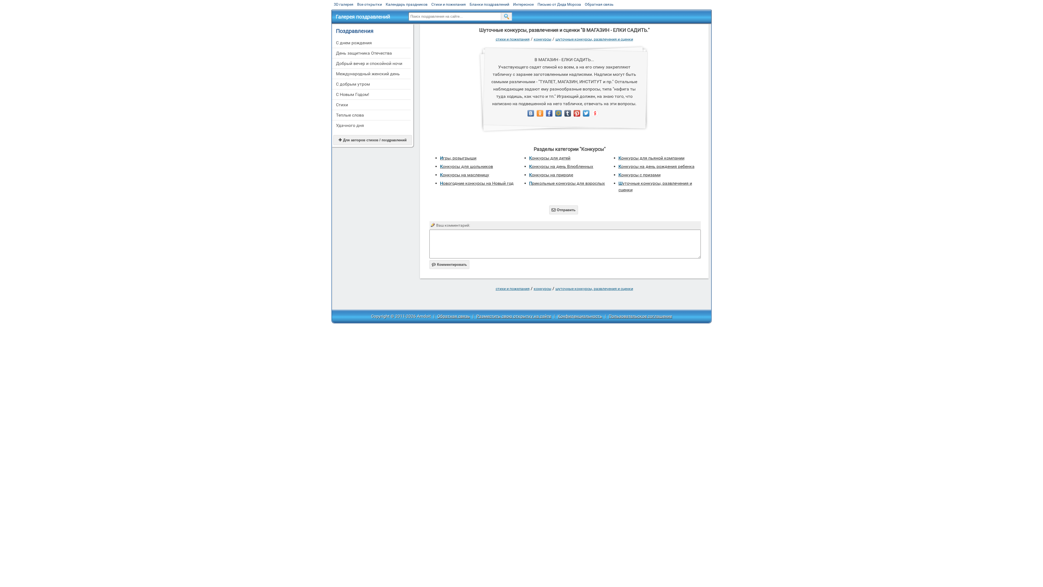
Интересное (523, 4)
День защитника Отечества (364, 53)
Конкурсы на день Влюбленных (561, 166)
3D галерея (343, 4)
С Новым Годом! (352, 94)
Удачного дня (350, 125)
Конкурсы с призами (639, 174)
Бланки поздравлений (489, 4)
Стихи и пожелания (448, 4)
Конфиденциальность (580, 316)
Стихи (342, 104)
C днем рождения (354, 42)
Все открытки (369, 4)
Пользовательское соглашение (640, 316)
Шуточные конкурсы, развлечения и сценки (594, 39)
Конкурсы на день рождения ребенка (656, 166)
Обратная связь (599, 4)
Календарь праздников (407, 4)
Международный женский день (368, 73)
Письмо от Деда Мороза (559, 4)
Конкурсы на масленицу (464, 174)
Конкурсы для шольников (466, 166)
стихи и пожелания (513, 39)
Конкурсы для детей (549, 158)
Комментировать (449, 265)
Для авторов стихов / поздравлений (373, 140)
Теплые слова (350, 115)
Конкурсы (542, 39)
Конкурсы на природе (551, 174)
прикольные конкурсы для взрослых (567, 183)
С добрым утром (353, 84)
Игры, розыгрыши (458, 158)
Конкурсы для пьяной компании (651, 158)
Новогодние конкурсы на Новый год (477, 183)
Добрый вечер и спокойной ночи (369, 63)
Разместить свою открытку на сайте (513, 316)
